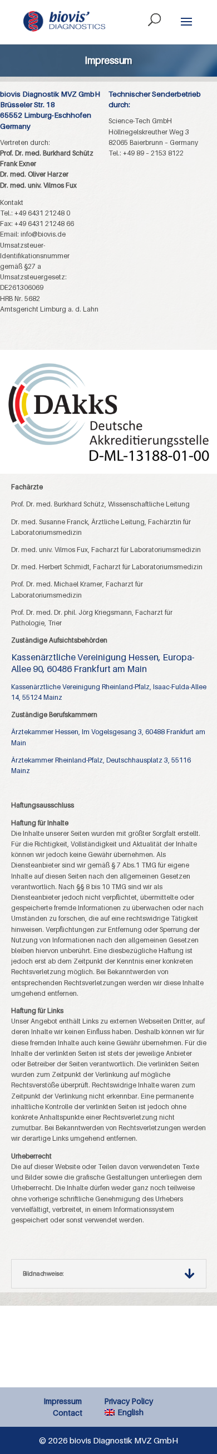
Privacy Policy (128, 1401)
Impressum (62, 1401)
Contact (67, 1412)
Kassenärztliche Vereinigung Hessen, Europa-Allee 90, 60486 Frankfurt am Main (102, 662)
